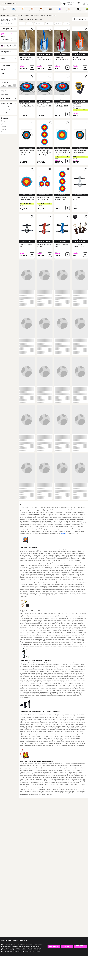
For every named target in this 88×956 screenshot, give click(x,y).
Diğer (22, 24)
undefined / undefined (9, 24)
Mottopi (58, 24)
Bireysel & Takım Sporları (23, 15)
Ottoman (49, 24)
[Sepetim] (78, 3)
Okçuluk (43, 15)
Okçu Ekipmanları (51, 15)
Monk (66, 24)
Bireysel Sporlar (35, 15)
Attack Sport (39, 24)
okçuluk (63, 533)
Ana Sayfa (2, 15)
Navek (29, 24)
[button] (25, 52)
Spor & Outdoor (11, 15)
